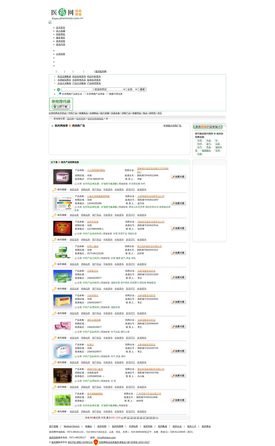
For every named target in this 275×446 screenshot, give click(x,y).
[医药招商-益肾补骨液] (62, 235)
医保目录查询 (94, 80)
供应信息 (74, 189)
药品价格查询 (79, 76)
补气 (199, 147)
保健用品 (136, 113)
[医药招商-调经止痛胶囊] (62, 334)
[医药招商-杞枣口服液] (62, 260)
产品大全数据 (79, 83)
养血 (208, 147)
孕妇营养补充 (152, 207)
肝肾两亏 (134, 282)
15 (138, 417)
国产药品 (96, 189)
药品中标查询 (94, 76)
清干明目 (124, 282)
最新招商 (61, 57)
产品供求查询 (94, 83)
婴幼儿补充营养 (137, 207)
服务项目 (60, 37)
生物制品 (94, 113)
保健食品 (83, 113)
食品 (145, 113)
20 (153, 417)
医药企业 (177, 426)
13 (131, 417)
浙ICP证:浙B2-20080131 (80, 442)
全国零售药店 (79, 80)
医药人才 (191, 426)
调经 (123, 356)
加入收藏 (60, 31)
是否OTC (130, 189)
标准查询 (141, 189)
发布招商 (60, 41)
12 (128, 417)
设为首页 (60, 27)
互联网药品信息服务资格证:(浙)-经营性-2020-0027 (124, 442)
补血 (208, 140)
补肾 (199, 140)
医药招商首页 (66, 50)
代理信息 (61, 65)
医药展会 (206, 426)
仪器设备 (89, 71)
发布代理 (60, 44)
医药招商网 (117, 426)
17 (144, 417)
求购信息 (85, 189)
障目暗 (143, 282)
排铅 (133, 258)
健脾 (118, 258)
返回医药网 (100, 71)
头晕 (217, 143)
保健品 (60, 71)
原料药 (152, 113)
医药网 (54, 442)
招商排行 (61, 61)
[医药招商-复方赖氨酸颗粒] (62, 407)
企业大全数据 (64, 83)
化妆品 (68, 71)
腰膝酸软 (206, 150)
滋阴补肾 (115, 282)
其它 (160, 113)
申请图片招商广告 (172, 125)
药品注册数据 (64, 76)
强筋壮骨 (132, 233)
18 (147, 417)
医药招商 (101, 426)
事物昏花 (151, 282)
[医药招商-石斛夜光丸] (62, 284)
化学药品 (62, 113)
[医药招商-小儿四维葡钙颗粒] (62, 184)
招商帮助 (60, 34)
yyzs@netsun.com (106, 437)
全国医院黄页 (64, 80)
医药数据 (162, 426)
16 (141, 417)
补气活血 (115, 332)
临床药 (52, 71)
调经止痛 (124, 332)
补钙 (199, 143)
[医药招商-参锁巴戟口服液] (62, 383)
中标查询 (107, 189)
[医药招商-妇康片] (62, 358)
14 (134, 417)
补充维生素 (134, 183)
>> (157, 417)
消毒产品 (126, 113)
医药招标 (147, 426)
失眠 (199, 154)
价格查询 (119, 189)
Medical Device (72, 426)
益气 (208, 143)
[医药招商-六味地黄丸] (62, 309)
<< (122, 417)
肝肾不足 (122, 233)
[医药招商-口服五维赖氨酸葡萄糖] (62, 210)
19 (150, 417)
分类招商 (60, 54)
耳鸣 (217, 150)
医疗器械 (78, 71)
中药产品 (72, 113)
